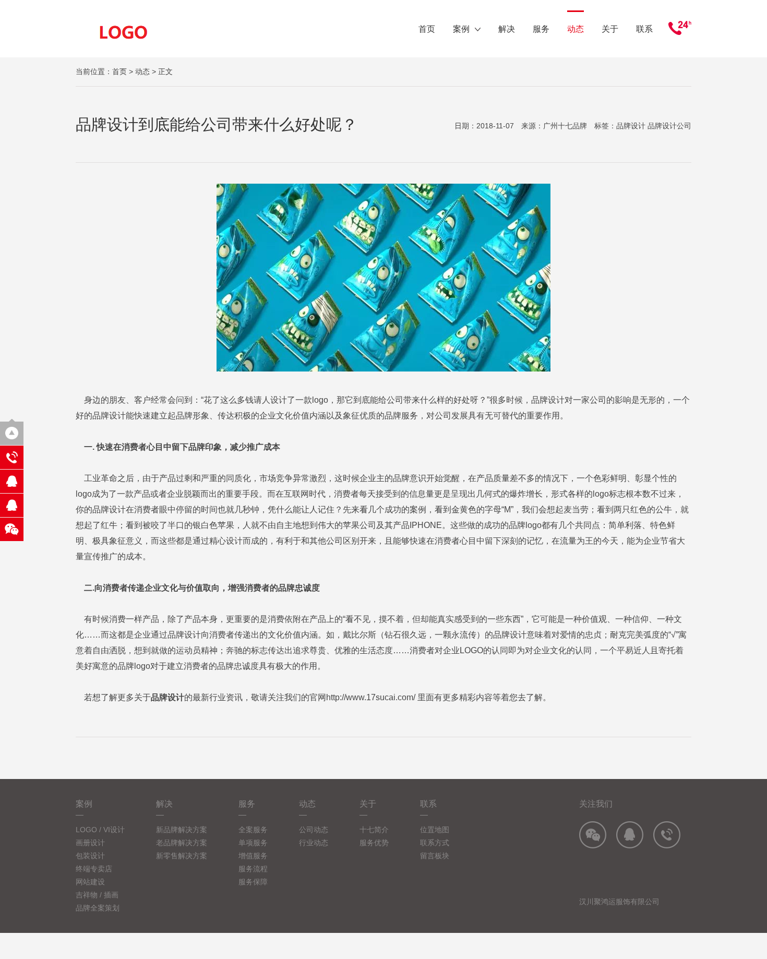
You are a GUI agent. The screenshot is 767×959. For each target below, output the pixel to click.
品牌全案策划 (97, 908)
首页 (426, 29)
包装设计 (90, 856)
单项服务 (253, 842)
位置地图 (434, 829)
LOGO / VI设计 (100, 829)
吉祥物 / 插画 (97, 895)
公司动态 (313, 829)
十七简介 (374, 829)
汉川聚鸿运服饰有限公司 (619, 901)
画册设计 (90, 842)
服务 (541, 29)
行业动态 (313, 842)
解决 (506, 29)
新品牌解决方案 (181, 829)
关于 (610, 29)
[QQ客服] (11, 481)
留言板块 (434, 856)
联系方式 (434, 842)
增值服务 (253, 856)
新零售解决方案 (181, 856)
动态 (575, 29)
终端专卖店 (94, 869)
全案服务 (253, 829)
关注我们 (596, 803)
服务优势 (374, 842)
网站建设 (90, 882)
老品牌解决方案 (181, 842)
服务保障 (253, 882)
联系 (644, 29)
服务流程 (253, 869)
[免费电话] (11, 457)
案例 (461, 29)
